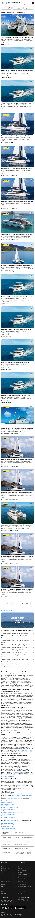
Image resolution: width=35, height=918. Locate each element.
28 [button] (23, 603)
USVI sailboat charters (7, 826)
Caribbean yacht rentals (13, 798)
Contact (3, 870)
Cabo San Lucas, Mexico (24, 886)
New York (4, 884)
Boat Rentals (21, 867)
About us (3, 865)
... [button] (18, 603)
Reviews (20, 872)
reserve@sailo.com (21, 772)
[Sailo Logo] (2, 3)
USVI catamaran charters (8, 809)
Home (3, 610)
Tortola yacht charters (7, 814)
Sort (29, 8)
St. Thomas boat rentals (8, 811)
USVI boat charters (6, 802)
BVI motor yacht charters (8, 817)
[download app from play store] (7, 907)
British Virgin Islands (6, 888)
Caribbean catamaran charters (9, 807)
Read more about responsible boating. (22, 795)
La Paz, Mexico (22, 884)
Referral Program (22, 878)
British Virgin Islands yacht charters (23, 750)
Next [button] (27, 603)
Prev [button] (7, 603)
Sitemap (13, 915)
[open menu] (33, 3)
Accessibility (20, 915)
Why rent (20, 865)
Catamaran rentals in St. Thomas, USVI (12, 812)
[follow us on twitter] (2, 901)
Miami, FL (20, 890)
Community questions (24, 876)
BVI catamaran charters (7, 804)
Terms (8, 915)
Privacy (3, 915)
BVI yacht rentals (6, 801)
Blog (2, 867)
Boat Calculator (22, 870)
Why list (20, 868)
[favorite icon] (31, 16)
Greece (3, 891)
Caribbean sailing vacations (14, 820)
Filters (7, 8)
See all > (3, 893)
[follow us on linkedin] (11, 901)
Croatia (3, 890)
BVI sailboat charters (7, 823)
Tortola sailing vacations (8, 828)
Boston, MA (21, 888)
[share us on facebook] (5, 901)
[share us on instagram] (8, 901)
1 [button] (11, 603)
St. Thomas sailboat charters (9, 824)
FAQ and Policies (5, 868)
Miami (2, 886)
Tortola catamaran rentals (8, 816)
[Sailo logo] (3, 912)
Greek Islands (21, 891)
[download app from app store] (20, 907)
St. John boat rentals (7, 806)
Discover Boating (22, 874)
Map (16, 8)
